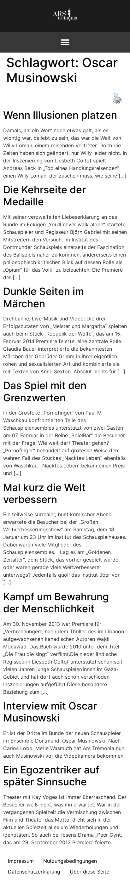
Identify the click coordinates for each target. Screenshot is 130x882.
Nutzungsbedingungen (70, 861)
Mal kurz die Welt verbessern (44, 493)
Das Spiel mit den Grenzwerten (44, 391)
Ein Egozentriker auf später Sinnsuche (51, 776)
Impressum (21, 861)
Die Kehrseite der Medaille (44, 196)
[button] (65, 42)
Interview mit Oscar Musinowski (50, 712)
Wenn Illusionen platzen (60, 115)
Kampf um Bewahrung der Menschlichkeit (56, 603)
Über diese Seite (89, 871)
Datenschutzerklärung (34, 871)
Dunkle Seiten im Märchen (43, 297)
